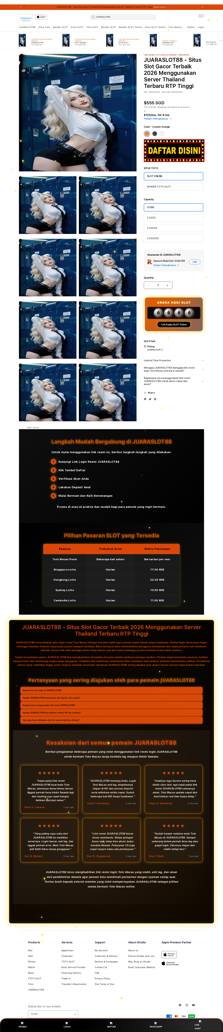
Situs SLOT (77, 27)
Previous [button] (20, 7)
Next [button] (202, 7)
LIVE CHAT (198, 1027)
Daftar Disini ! (159, 7)
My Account (101, 950)
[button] (27, 27)
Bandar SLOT (60, 27)
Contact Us (101, 967)
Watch (31, 967)
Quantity (149, 277)
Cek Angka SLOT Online (174, 324)
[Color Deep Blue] (154, 133)
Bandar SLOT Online (130, 27)
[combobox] (123, 17)
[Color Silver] (162, 133)
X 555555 (153, 238)
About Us (133, 950)
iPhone (31, 961)
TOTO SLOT (34, 978)
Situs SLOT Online (155, 27)
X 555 (150, 207)
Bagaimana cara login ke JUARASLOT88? (42, 690)
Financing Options (71, 973)
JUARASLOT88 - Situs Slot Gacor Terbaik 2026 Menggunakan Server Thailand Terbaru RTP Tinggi (111, 7)
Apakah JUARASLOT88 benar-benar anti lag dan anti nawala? (51, 698)
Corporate (67, 956)
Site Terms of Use (104, 984)
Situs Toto (44, 27)
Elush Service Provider (73, 967)
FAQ (97, 973)
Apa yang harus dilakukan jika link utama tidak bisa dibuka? (51, 720)
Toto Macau (175, 27)
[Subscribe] (74, 1014)
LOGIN (67, 1026)
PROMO (23, 1026)
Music (31, 973)
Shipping (162, 107)
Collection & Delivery (106, 956)
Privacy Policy (102, 978)
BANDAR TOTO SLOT (159, 186)
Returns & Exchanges (106, 961)
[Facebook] (146, 400)
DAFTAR (111, 1026)
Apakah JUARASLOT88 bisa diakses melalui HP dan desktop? (52, 713)
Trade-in (66, 978)
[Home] (26, 19)
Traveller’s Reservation (73, 984)
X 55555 (152, 228)
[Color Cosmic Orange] (147, 134)
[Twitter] (151, 400)
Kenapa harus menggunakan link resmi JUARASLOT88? (49, 705)
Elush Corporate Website (141, 967)
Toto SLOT (92, 27)
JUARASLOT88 (27, 27)
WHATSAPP (156, 1026)
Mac (30, 950)
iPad (30, 956)
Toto (30, 984)
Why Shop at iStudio (139, 961)
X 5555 (151, 217)
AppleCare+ (67, 950)
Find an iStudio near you (141, 956)
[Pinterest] (156, 400)
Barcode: (166, 92)
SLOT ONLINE (154, 176)
